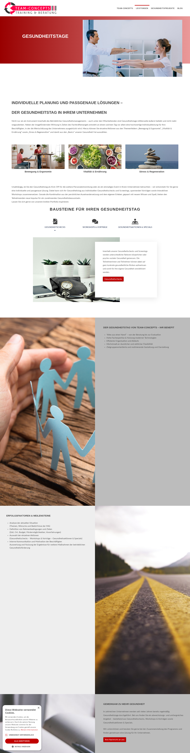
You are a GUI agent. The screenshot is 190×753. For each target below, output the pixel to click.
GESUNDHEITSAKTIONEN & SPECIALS (135, 227)
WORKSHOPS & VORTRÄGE (95, 227)
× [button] (38, 708)
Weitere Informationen (29, 730)
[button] (22, 746)
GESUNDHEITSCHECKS (55, 227)
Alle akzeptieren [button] (22, 741)
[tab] (55, 225)
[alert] (22, 727)
